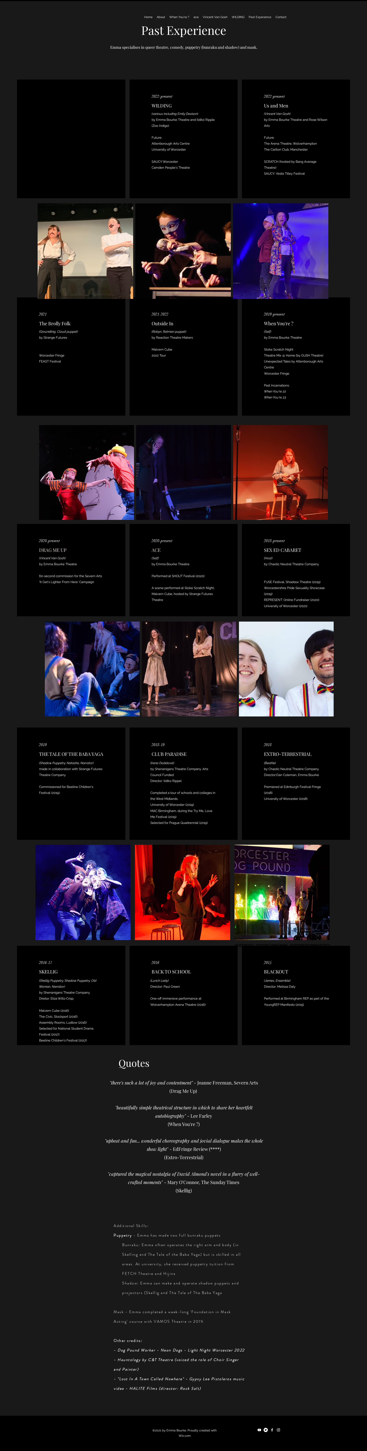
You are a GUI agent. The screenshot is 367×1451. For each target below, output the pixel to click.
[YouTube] (259, 1430)
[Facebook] (272, 1430)
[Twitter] (266, 1430)
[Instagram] (278, 1430)
